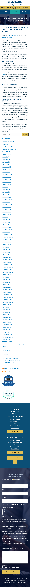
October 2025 (6, 179)
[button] (28, 576)
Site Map (13, 580)
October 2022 (6, 269)
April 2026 (5, 164)
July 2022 (5, 277)
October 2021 (6, 299)
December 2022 (7, 264)
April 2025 (5, 194)
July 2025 (5, 187)
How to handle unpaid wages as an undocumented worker (11, 361)
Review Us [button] (15, 457)
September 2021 (7, 302)
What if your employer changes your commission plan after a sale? (12, 357)
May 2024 (5, 222)
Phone (4, 497)
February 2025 (6, 199)
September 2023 (7, 242)
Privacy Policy (20, 580)
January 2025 (6, 202)
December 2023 (7, 234)
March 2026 (6, 167)
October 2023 (6, 239)
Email (4, 489)
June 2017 (5, 339)
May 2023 (5, 252)
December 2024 (7, 204)
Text (5, 513)
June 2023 (5, 249)
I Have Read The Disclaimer (11, 567)
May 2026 (5, 162)
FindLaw (24, 582)
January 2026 (6, 172)
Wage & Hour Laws (7, 37)
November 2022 (7, 267)
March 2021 (6, 317)
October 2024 (6, 209)
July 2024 (5, 217)
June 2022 (5, 279)
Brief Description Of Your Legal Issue (13, 549)
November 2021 (7, 297)
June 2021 (5, 309)
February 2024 (6, 229)
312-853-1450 (15, 428)
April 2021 (5, 314)
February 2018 (6, 332)
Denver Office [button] (15, 452)
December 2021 (7, 294)
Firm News (5, 144)
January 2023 (6, 262)
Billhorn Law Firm (13, 35)
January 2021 (6, 322)
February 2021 (6, 319)
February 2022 (6, 289)
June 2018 (5, 329)
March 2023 (6, 257)
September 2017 (7, 337)
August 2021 (6, 304)
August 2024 (6, 214)
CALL (26, 12)
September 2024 (7, 212)
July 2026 (5, 157)
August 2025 (6, 184)
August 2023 (6, 244)
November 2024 (7, 207)
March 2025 (6, 197)
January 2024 (6, 232)
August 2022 (6, 274)
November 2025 (7, 177)
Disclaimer (5, 565)
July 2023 (5, 247)
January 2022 (6, 292)
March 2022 (6, 287)
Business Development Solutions (12, 582)
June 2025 (5, 189)
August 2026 (6, 154)
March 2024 (6, 227)
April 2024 (5, 224)
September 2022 (7, 272)
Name (4, 482)
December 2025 (7, 174)
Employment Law (7, 141)
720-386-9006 (15, 449)
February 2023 (6, 259)
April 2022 (5, 284)
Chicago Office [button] (15, 431)
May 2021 (5, 312)
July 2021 (5, 307)
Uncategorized (6, 146)
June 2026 (5, 159)
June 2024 (5, 219)
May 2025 (5, 192)
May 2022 (5, 282)
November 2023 (7, 237)
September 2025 (7, 182)
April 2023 (5, 254)
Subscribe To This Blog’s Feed (12, 368)
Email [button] (16, 12)
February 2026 (6, 169)
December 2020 (7, 324)
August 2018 (6, 327)
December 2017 (7, 334)
